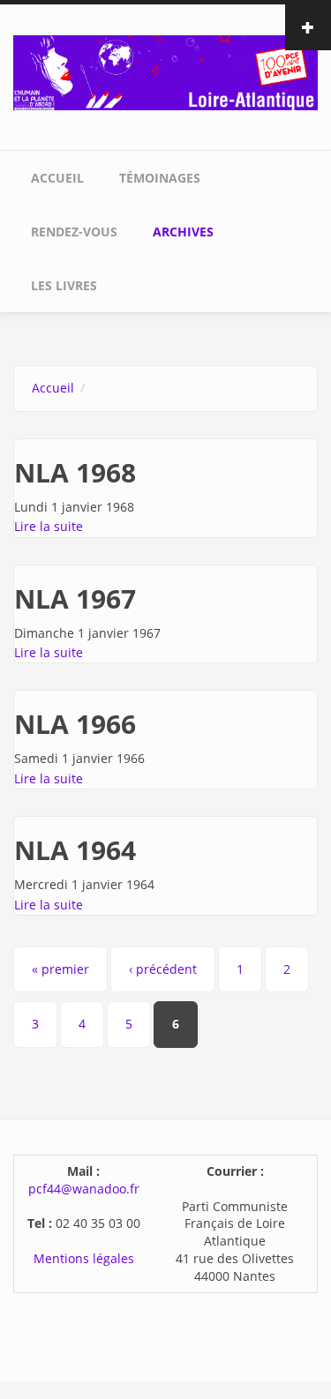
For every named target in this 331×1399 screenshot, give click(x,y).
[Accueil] (165, 71)
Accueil (57, 177)
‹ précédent (163, 969)
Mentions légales (84, 1258)
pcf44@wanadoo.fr (83, 1188)
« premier (60, 969)
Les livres (64, 285)
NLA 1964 (75, 850)
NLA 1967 (75, 598)
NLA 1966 (75, 724)
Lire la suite (48, 526)
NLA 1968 (75, 472)
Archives (183, 231)
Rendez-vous (74, 231)
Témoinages (159, 177)
